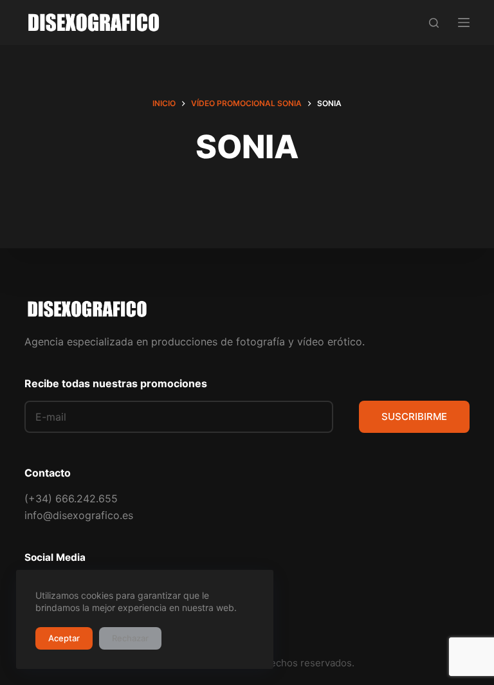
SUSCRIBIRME (414, 416)
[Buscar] (434, 23)
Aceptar (64, 638)
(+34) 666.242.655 (71, 498)
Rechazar (130, 638)
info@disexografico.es (78, 515)
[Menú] (464, 22)
